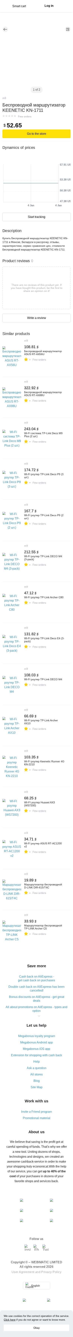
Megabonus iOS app (36, 1048)
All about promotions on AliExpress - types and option (36, 1008)
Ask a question (36, 1068)
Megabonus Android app (36, 1042)
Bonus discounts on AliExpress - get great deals (36, 998)
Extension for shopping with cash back (36, 1055)
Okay (37, 1327)
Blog (37, 1080)
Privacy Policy (51, 1272)
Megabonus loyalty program (36, 1036)
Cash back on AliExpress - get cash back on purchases (36, 978)
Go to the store (36, 133)
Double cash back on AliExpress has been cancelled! (36, 988)
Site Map (36, 1087)
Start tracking (36, 216)
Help (36, 1061)
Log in (49, 5)
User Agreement (23, 1272)
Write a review (36, 318)
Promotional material (36, 1118)
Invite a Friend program (36, 1111)
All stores (36, 1074)
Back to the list (5, 29)
